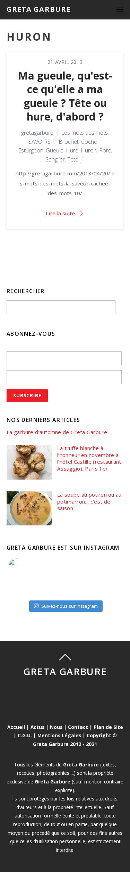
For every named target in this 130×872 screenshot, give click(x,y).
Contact (78, 727)
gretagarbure (37, 132)
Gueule (54, 150)
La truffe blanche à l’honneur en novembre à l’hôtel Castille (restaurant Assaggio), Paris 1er (89, 458)
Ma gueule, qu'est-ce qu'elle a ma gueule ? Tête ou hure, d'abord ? (65, 96)
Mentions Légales (59, 735)
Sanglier (55, 159)
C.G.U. (25, 735)
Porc (105, 150)
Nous (56, 727)
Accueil (16, 727)
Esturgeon (30, 150)
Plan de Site (108, 727)
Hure (72, 150)
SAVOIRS (39, 142)
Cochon (91, 142)
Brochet (69, 142)
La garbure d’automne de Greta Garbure (57, 432)
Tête (72, 159)
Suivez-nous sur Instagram (69, 606)
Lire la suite (60, 213)
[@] (27, 567)
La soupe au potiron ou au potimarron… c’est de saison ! (89, 501)
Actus (37, 727)
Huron (89, 150)
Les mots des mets (84, 132)
